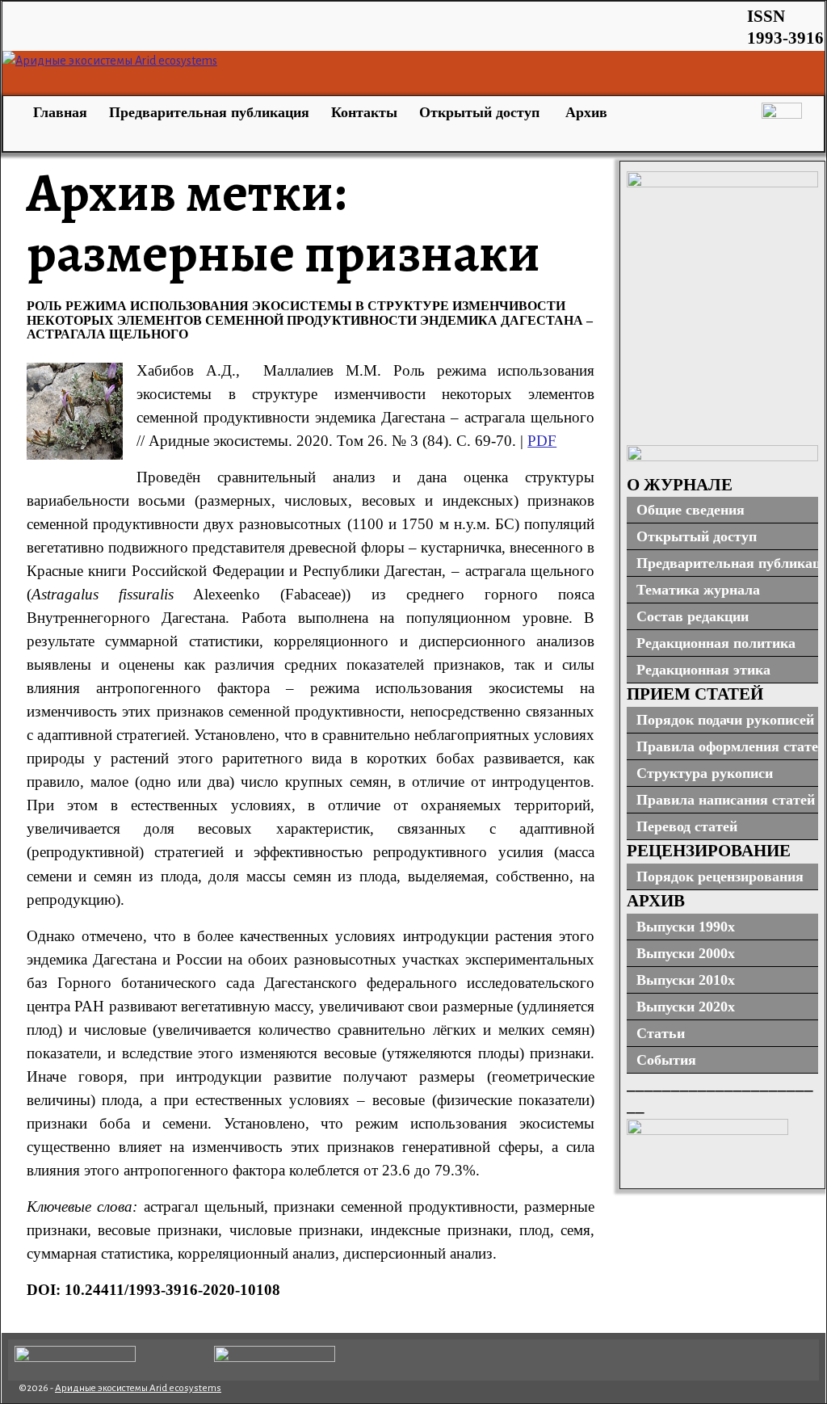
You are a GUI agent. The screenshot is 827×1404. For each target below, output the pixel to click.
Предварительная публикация (209, 112)
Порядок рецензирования (720, 876)
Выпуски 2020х (685, 1006)
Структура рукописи (704, 773)
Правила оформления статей (727, 746)
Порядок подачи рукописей (725, 720)
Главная (58, 112)
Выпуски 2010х (685, 980)
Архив (586, 112)
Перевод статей (686, 826)
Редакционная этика (703, 670)
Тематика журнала (698, 590)
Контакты (364, 112)
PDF (541, 440)
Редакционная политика (716, 643)
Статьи (660, 1033)
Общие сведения (690, 510)
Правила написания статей (725, 800)
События (666, 1060)
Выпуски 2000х (685, 953)
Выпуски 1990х (685, 926)
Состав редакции (692, 616)
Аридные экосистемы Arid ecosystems (138, 1388)
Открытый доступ (481, 112)
